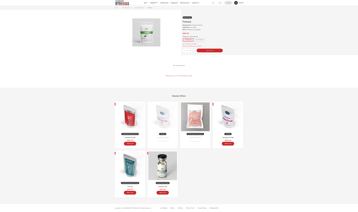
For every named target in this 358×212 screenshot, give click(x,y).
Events (172, 208)
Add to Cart (209, 50)
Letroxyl (130, 186)
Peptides (154, 3)
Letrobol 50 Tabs (130, 137)
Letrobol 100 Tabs (195, 137)
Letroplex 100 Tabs (163, 137)
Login (219, 3)
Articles (180, 208)
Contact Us (195, 3)
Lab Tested (163, 208)
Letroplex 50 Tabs (228, 137)
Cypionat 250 (162, 186)
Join (228, 3)
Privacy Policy (202, 208)
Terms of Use (190, 208)
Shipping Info (214, 208)
